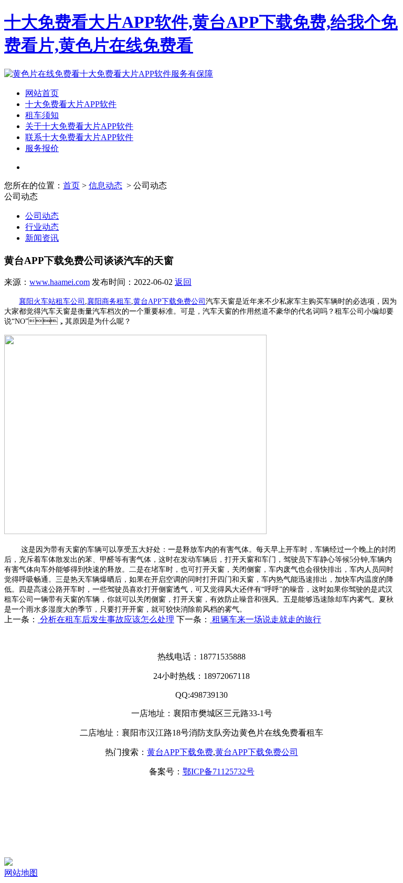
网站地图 (21, 872)
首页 (71, 185)
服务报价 (42, 148)
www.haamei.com (59, 282)
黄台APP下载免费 (180, 752)
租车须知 (42, 115)
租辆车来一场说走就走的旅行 (265, 619)
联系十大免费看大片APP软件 (79, 137)
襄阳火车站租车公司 (52, 301)
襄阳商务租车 (109, 301)
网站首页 (42, 93)
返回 (183, 282)
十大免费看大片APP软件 (70, 104)
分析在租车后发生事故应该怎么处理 (106, 619)
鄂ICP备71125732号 (218, 771)
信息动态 (105, 185)
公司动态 (42, 215)
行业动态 (42, 226)
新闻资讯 (42, 237)
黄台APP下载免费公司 (169, 301)
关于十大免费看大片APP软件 (79, 126)
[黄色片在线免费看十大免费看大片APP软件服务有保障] (108, 73)
